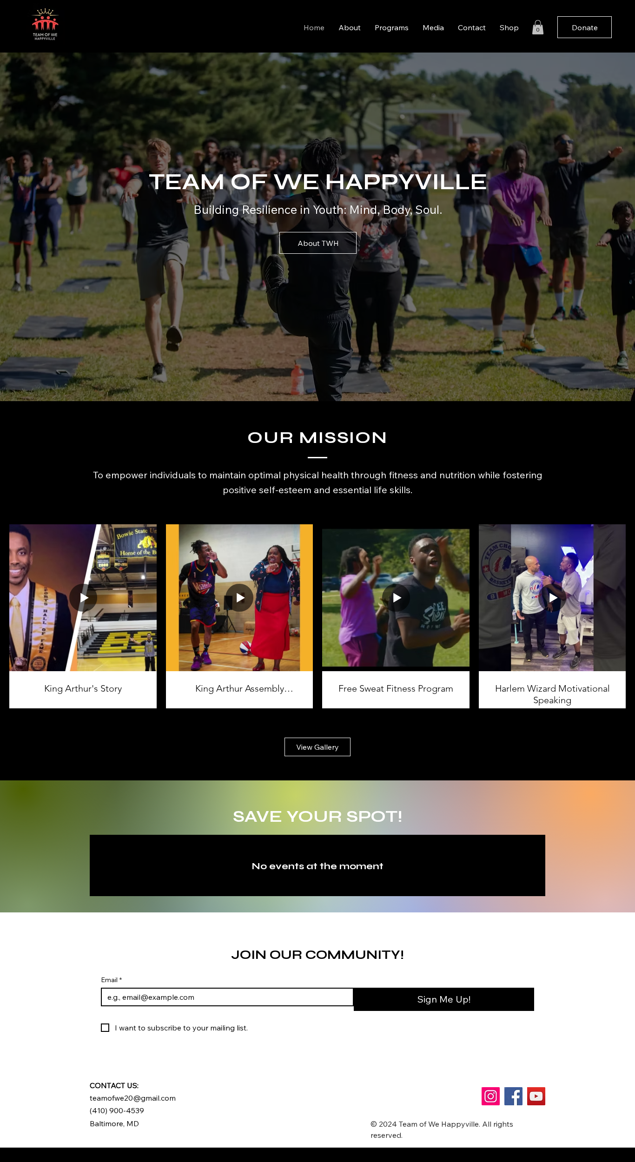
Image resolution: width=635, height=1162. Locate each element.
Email (111, 980)
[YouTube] (536, 1096)
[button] (538, 27)
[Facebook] (513, 1096)
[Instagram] (491, 1096)
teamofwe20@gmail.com (133, 1098)
